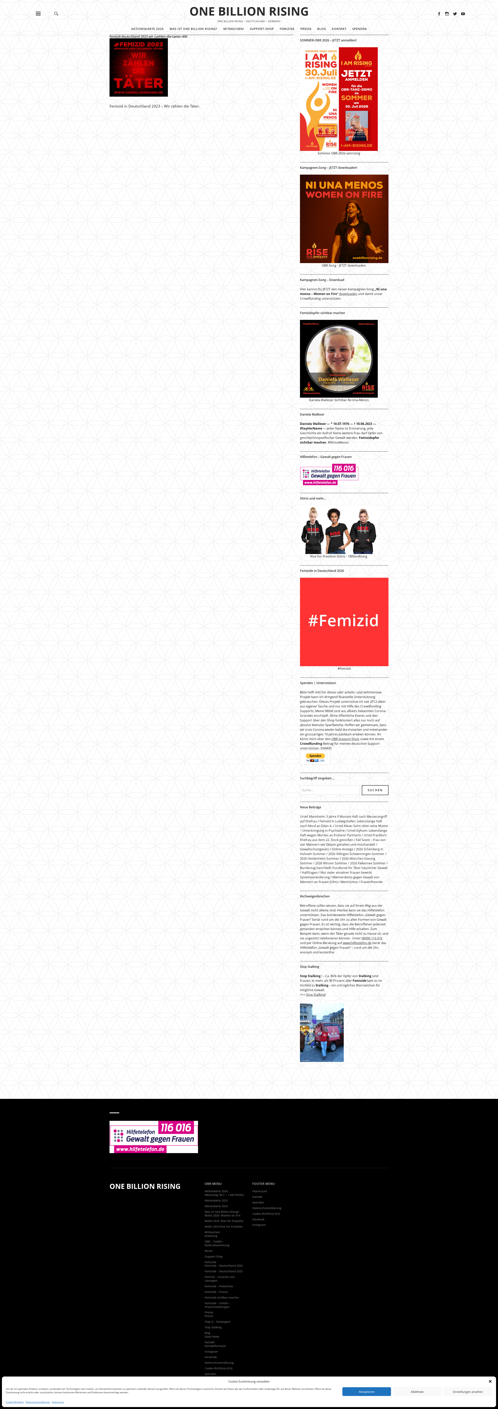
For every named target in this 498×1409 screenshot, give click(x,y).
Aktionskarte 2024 (216, 1206)
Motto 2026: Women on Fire (222, 1215)
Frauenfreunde (372, 882)
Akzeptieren (367, 1392)
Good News (212, 1336)
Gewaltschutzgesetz (314, 849)
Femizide (287, 29)
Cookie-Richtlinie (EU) (218, 1368)
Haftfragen (310, 872)
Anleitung (211, 1236)
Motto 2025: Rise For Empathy (224, 1221)
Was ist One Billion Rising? (193, 29)
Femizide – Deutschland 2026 (224, 1265)
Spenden (359, 29)
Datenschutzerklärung (38, 1402)
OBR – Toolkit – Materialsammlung (217, 1243)
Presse (305, 29)
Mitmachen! (233, 29)
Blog (321, 29)
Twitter (455, 13)
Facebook (439, 13)
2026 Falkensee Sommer (368, 863)
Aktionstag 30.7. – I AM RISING (224, 1195)
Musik (208, 1251)
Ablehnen (417, 1392)
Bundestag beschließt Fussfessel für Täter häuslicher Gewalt (344, 868)
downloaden (348, 294)
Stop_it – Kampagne (217, 1321)
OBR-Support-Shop (345, 739)
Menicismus (349, 882)
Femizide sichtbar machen (222, 1297)
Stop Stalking (315, 994)
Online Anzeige (342, 849)
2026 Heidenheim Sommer (319, 858)
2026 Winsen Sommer (331, 863)
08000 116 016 (372, 938)
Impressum (58, 1402)
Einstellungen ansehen (468, 1392)
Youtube (463, 13)
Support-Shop (262, 29)
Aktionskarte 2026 (147, 29)
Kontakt (339, 29)
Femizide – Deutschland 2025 (224, 1271)
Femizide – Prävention (219, 1286)
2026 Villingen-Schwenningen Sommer (356, 854)
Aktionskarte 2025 (216, 1200)
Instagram (447, 13)
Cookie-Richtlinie (15, 1402)
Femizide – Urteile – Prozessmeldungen (217, 1305)
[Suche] (56, 13)
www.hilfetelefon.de (357, 943)
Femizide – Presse (216, 1292)
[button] (490, 1381)
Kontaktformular (215, 1346)
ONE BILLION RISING (249, 11)
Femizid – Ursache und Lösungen (219, 1278)
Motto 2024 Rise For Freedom (224, 1226)
